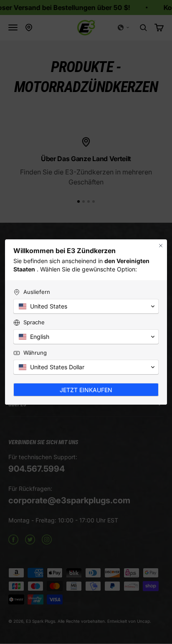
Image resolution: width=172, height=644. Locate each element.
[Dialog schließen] (160, 245)
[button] (86, 306)
